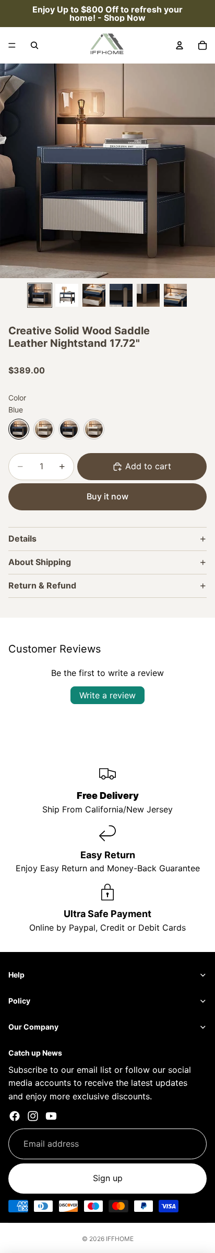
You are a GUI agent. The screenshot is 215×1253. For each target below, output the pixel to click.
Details (22, 538)
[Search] (34, 45)
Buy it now (107, 496)
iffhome (120, 1239)
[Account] (179, 45)
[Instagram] (33, 1116)
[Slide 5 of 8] (148, 295)
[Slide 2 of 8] (66, 295)
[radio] (18, 429)
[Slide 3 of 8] (93, 295)
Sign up (108, 1178)
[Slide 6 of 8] (175, 295)
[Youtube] (51, 1116)
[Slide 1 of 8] (39, 295)
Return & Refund (42, 585)
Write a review (107, 695)
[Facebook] (14, 1116)
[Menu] (12, 45)
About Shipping (39, 562)
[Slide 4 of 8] (121, 295)
